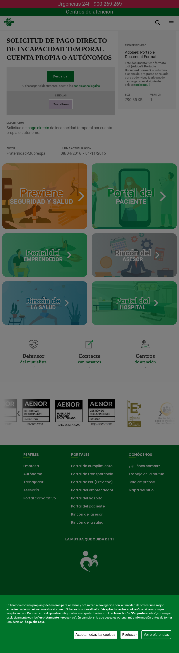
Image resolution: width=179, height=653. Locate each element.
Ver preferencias (156, 634)
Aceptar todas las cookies (95, 634)
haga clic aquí (34, 622)
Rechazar (129, 634)
